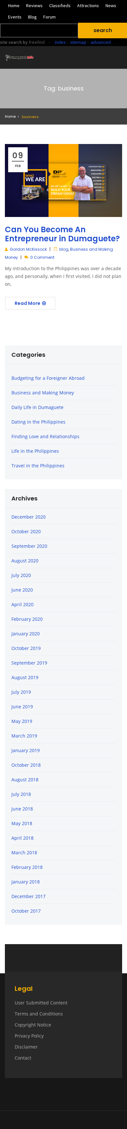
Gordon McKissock (28, 249)
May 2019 (21, 721)
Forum (49, 17)
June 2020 (22, 590)
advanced (101, 42)
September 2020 (29, 546)
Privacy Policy (29, 1036)
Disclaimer (26, 1047)
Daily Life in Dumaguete (37, 407)
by (33, 42)
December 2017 (28, 896)
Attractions (88, 5)
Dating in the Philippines (38, 422)
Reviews (34, 5)
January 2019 (25, 750)
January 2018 (25, 882)
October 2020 (26, 531)
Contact (23, 1058)
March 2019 (24, 736)
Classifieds (60, 5)
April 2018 (22, 838)
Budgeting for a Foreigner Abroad (48, 378)
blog (63, 249)
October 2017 (26, 911)
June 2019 (22, 706)
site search (11, 42)
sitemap (78, 42)
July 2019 (21, 692)
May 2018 (21, 823)
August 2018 (24, 779)
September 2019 (29, 663)
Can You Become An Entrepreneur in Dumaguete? (62, 234)
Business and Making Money (42, 393)
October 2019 (26, 648)
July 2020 (21, 575)
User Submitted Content (41, 1003)
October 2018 (26, 765)
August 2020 (24, 561)
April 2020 (22, 604)
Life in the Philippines (35, 451)
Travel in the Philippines (37, 465)
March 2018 (24, 852)
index (60, 42)
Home (14, 5)
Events (14, 17)
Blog (32, 17)
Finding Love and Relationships (45, 436)
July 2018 (21, 794)
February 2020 (27, 619)
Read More (28, 303)
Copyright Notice (33, 1025)
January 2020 (25, 634)
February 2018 (27, 867)
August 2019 (24, 677)
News (111, 5)
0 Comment (42, 257)
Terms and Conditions (39, 1014)
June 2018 (22, 809)
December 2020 (28, 517)
